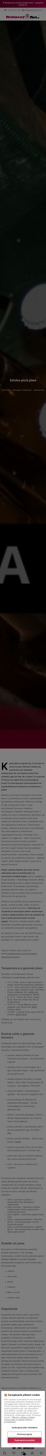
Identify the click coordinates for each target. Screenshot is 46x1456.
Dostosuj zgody (24, 1434)
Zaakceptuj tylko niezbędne (25, 1427)
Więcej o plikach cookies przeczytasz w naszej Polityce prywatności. (19, 1419)
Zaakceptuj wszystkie (24, 1440)
